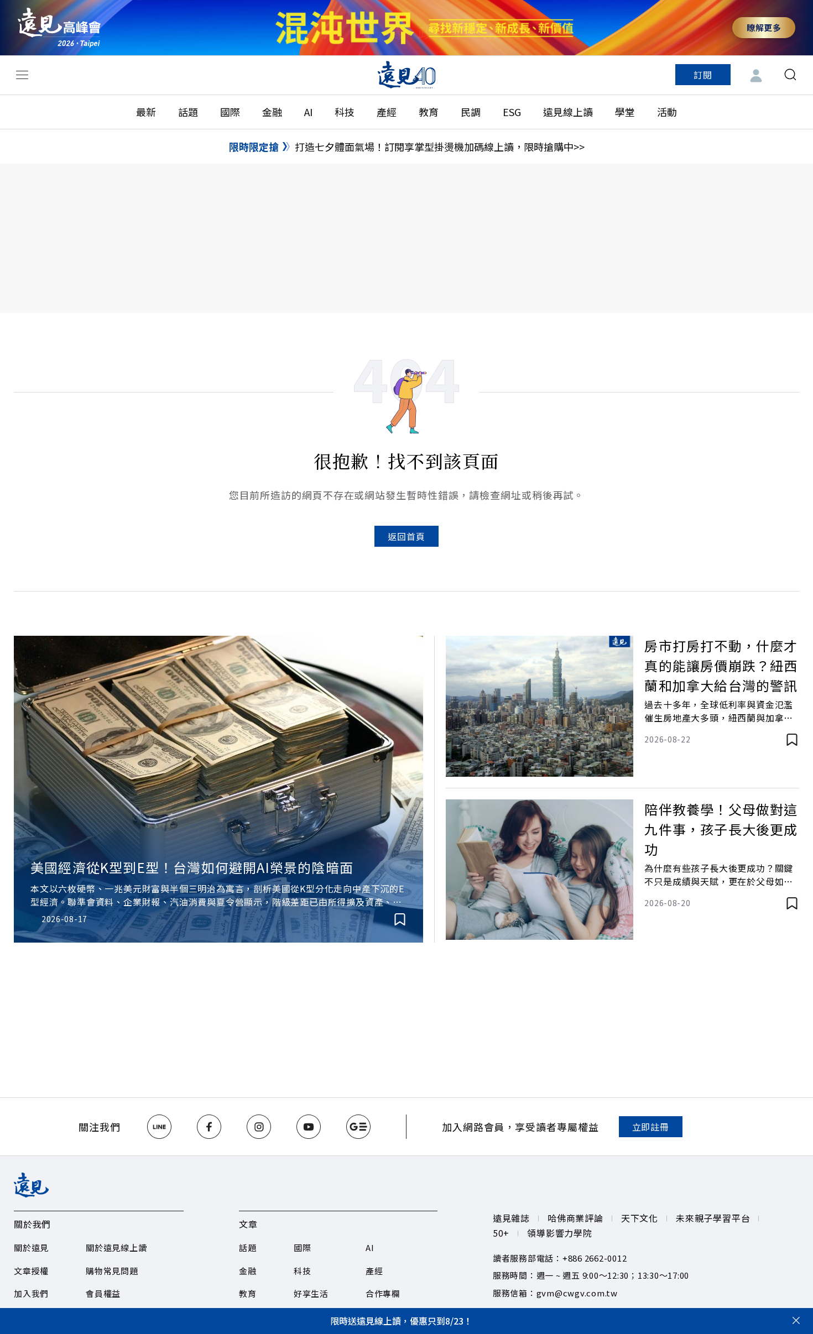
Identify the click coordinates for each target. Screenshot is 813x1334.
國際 (230, 111)
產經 (387, 111)
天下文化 (639, 1218)
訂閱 (703, 74)
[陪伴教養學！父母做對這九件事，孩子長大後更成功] (539, 869)
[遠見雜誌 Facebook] (209, 1127)
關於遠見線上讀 (116, 1247)
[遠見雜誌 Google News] (358, 1127)
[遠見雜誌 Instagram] (259, 1127)
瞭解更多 (764, 27)
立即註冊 (650, 1126)
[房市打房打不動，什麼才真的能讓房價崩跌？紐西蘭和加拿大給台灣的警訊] (539, 706)
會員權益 (103, 1293)
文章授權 (31, 1271)
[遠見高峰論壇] (59, 27)
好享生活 (311, 1293)
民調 (471, 111)
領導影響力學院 (559, 1232)
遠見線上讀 (568, 111)
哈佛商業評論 (575, 1218)
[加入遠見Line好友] (159, 1127)
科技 (345, 111)
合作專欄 (383, 1293)
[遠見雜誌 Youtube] (308, 1127)
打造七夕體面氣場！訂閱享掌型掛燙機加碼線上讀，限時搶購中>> (440, 146)
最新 (146, 111)
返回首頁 (406, 536)
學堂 (625, 111)
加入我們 (31, 1293)
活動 (667, 111)
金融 (272, 111)
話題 (188, 111)
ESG (512, 111)
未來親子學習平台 (713, 1218)
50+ (501, 1232)
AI (308, 111)
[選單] (22, 74)
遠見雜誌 (511, 1218)
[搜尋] (790, 74)
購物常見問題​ (112, 1271)
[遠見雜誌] (407, 74)
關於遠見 (31, 1247)
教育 (429, 111)
